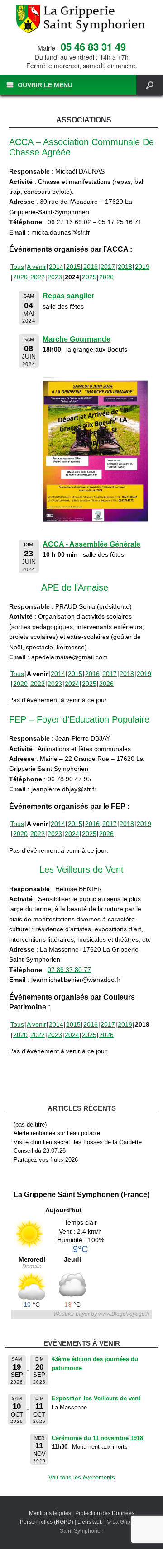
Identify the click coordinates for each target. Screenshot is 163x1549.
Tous (17, 266)
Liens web (90, 1522)
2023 (55, 277)
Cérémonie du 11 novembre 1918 (97, 1438)
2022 (37, 277)
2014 (56, 266)
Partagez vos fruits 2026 (46, 1159)
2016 (90, 266)
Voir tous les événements (81, 1477)
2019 (142, 266)
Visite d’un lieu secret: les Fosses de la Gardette (78, 1142)
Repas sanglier (68, 296)
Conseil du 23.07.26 (40, 1150)
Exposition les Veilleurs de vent (96, 1398)
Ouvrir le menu (45, 85)
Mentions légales (50, 1513)
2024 (72, 683)
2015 (73, 266)
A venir (36, 266)
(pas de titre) (30, 1124)
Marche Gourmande (76, 339)
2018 (125, 266)
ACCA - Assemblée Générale (91, 544)
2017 (108, 266)
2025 (89, 277)
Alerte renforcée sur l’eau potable (57, 1133)
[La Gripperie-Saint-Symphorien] (81, 19)
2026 (106, 277)
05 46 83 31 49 (93, 46)
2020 (20, 277)
